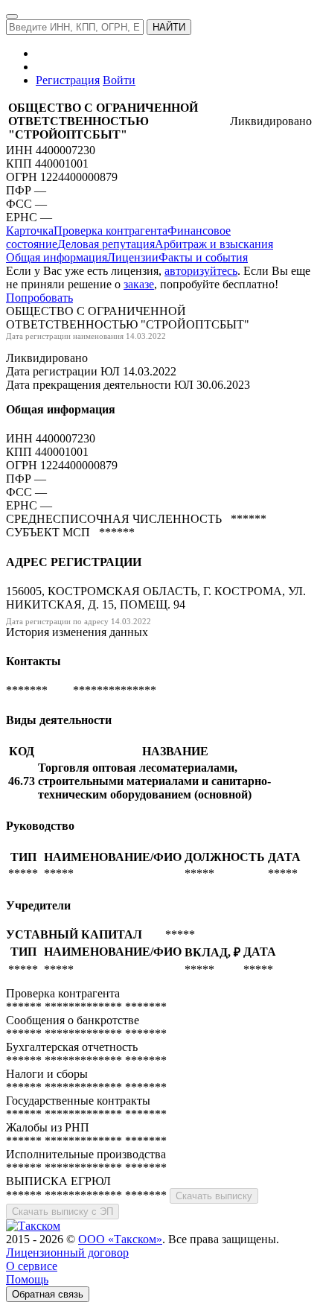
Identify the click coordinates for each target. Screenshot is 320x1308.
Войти (119, 80)
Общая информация (56, 257)
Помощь (27, 1279)
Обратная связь (47, 1294)
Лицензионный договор (67, 1252)
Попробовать (39, 297)
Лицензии (133, 257)
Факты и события (203, 257)
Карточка (30, 230)
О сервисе (31, 1266)
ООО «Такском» (120, 1239)
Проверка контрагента (110, 230)
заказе (139, 284)
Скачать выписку (214, 1195)
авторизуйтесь (200, 270)
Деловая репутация (106, 244)
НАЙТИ (169, 27)
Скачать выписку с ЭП (62, 1211)
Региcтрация (68, 80)
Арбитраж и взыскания (214, 244)
